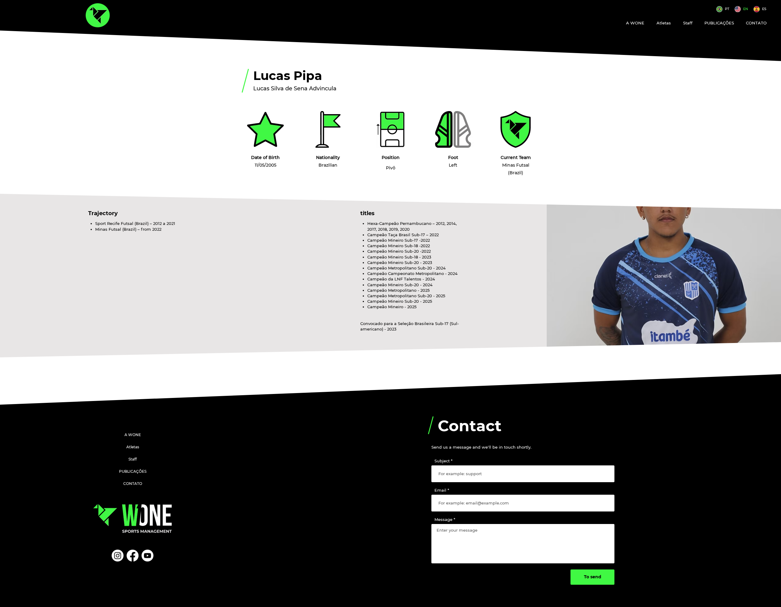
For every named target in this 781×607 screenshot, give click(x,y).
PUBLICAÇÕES (132, 471)
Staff (132, 459)
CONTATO (132, 483)
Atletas (132, 447)
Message (443, 520)
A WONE (132, 434)
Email (440, 490)
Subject (442, 461)
